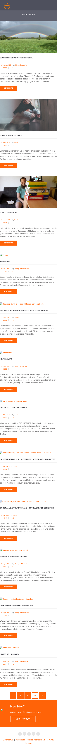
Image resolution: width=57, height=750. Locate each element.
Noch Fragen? (23, 719)
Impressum (20, 740)
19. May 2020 (5, 366)
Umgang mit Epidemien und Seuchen (16, 605)
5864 (5, 145)
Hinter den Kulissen (9, 654)
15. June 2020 (6, 65)
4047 (5, 320)
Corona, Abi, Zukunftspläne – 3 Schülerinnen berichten (27, 508)
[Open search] (42, 4)
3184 (5, 223)
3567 (5, 469)
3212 (5, 615)
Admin (16, 142)
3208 (5, 369)
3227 (5, 418)
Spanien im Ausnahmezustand (13, 557)
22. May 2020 (5, 317)
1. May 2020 (5, 515)
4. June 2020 (5, 220)
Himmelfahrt (6, 359)
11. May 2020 (5, 415)
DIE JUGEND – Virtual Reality (13, 408)
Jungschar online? (9, 213)
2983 (5, 567)
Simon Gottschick (21, 65)
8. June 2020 (5, 142)
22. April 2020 (5, 612)
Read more (8, 88)
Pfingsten (5, 261)
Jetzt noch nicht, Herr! (11, 135)
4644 (5, 518)
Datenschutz (8, 740)
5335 (5, 68)
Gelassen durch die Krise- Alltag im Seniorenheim (24, 310)
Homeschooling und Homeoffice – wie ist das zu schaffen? (28, 459)
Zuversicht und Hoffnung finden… (16, 58)
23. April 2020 (5, 564)
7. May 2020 (5, 466)
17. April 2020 (5, 661)
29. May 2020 (5, 268)
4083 (5, 664)
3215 (5, 271)
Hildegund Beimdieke (22, 268)
